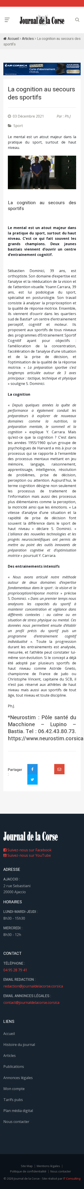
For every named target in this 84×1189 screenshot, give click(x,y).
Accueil (13, 38)
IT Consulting (71, 1178)
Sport (18, 125)
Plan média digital (18, 1110)
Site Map (27, 1166)
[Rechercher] (77, 19)
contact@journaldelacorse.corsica (31, 1002)
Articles (28, 38)
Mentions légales (48, 1166)
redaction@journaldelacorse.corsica (33, 986)
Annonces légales (18, 1077)
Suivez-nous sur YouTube (28, 855)
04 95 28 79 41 (15, 970)
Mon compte (14, 1088)
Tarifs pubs (13, 1099)
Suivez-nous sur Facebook (29, 850)
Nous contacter (16, 1121)
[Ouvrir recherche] (7, 20)
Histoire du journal (19, 1044)
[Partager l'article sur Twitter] (32, 779)
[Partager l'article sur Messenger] (46, 765)
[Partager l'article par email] (59, 769)
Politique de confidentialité (28, 1171)
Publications (13, 1066)
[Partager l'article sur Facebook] (32, 769)
